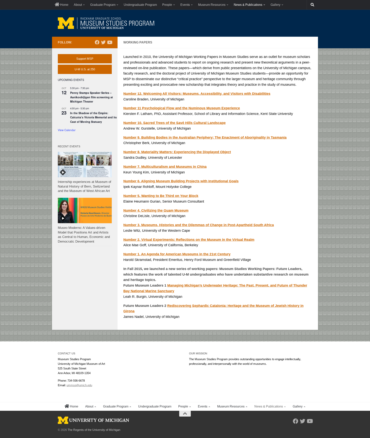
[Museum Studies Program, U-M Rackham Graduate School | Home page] (106, 23)
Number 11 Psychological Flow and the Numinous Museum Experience (181, 108)
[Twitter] (103, 42)
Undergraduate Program (140, 4)
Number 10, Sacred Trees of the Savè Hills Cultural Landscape (174, 123)
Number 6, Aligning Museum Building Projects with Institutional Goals (181, 181)
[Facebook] (97, 42)
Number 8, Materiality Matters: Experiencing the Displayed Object (177, 152)
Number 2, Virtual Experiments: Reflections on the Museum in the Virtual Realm (188, 240)
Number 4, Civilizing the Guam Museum (155, 210)
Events (185, 4)
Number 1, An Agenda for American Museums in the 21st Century (176, 254)
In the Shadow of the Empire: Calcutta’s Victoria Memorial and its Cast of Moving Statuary (93, 117)
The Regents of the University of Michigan (94, 429)
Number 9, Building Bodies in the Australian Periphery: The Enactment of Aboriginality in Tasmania (205, 137)
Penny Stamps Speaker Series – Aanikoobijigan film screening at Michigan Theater (91, 97)
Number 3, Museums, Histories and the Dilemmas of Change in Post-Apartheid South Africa (198, 225)
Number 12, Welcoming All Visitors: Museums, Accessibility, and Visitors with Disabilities (196, 94)
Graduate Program (102, 4)
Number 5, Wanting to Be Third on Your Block (160, 196)
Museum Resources (211, 4)
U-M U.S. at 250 (85, 69)
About (78, 4)
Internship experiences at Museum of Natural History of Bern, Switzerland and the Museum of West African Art (84, 186)
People (167, 4)
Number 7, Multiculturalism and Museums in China (165, 167)
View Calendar (67, 130)
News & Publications (248, 4)
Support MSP (84, 58)
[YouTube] (109, 42)
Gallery (275, 4)
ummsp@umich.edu (79, 385)
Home (63, 4)
